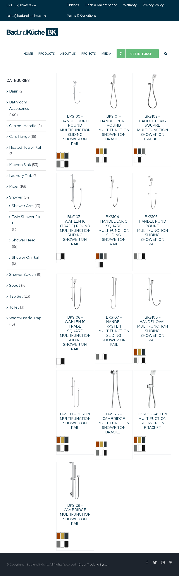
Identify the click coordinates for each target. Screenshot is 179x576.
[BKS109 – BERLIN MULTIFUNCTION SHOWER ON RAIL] (75, 373)
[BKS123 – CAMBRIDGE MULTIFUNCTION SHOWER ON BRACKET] (113, 373)
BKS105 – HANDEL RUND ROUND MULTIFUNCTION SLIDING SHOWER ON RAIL (152, 230)
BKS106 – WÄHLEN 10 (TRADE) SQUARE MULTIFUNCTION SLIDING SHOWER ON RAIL (75, 333)
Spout (14, 285)
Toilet (14, 307)
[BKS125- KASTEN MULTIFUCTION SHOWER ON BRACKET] (152, 373)
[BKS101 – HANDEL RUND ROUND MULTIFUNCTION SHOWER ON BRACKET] (113, 76)
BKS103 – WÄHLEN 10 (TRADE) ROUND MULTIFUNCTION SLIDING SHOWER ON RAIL (75, 230)
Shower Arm (23, 206)
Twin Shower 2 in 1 (26, 220)
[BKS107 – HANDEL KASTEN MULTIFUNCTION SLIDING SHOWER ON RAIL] (113, 277)
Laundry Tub (20, 176)
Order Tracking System (94, 564)
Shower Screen (22, 274)
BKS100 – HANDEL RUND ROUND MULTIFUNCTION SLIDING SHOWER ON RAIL (75, 130)
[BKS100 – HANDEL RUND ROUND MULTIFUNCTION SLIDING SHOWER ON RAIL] (75, 76)
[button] (165, 53)
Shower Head (24, 240)
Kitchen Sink (20, 165)
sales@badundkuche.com (26, 16)
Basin (13, 91)
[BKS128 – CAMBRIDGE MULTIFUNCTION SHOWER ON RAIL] (75, 465)
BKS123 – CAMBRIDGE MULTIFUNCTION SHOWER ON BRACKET (113, 423)
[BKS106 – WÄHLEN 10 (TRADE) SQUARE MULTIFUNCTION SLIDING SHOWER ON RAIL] (75, 277)
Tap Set (16, 296)
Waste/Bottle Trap (25, 318)
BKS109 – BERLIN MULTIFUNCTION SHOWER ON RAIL (75, 421)
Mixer (14, 186)
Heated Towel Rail (25, 147)
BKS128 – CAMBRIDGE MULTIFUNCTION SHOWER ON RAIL (75, 514)
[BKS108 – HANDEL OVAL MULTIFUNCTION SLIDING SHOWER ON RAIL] (152, 277)
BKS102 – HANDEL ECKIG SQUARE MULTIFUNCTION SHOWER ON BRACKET (152, 127)
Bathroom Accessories (19, 105)
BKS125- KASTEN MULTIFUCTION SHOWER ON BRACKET (152, 421)
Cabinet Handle (22, 126)
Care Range (19, 136)
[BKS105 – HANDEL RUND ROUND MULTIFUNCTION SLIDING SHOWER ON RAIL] (152, 176)
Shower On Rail (25, 257)
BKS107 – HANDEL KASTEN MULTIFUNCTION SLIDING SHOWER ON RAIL (113, 331)
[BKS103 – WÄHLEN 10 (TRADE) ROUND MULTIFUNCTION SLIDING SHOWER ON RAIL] (75, 176)
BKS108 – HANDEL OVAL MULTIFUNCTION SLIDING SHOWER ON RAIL (152, 328)
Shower (16, 197)
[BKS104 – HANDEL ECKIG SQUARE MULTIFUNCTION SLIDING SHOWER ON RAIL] (113, 176)
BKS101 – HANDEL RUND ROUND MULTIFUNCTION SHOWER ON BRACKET (113, 127)
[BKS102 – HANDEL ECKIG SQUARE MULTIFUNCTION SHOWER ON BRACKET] (152, 76)
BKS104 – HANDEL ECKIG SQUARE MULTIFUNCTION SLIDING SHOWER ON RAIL (113, 230)
